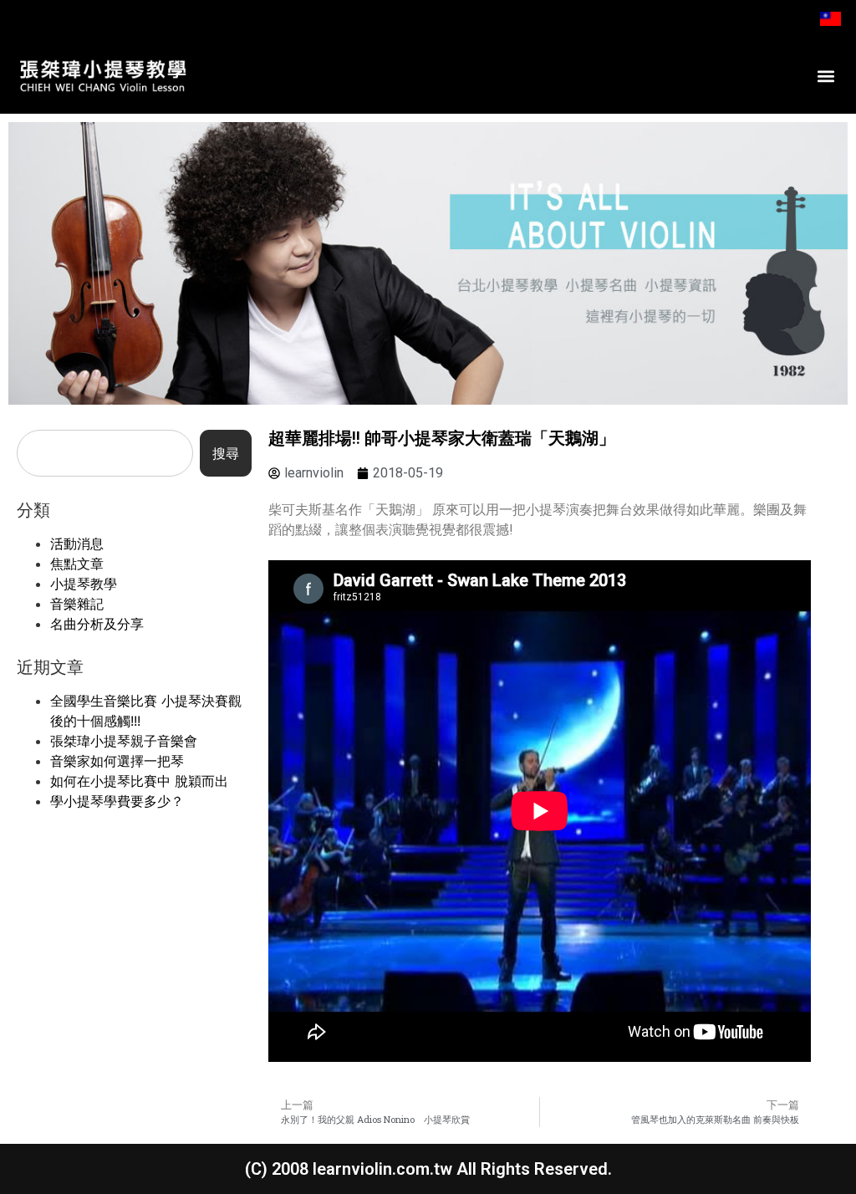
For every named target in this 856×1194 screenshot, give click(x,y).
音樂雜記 (77, 603)
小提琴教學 (83, 583)
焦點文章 (77, 563)
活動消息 (77, 543)
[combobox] (105, 453)
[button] (825, 75)
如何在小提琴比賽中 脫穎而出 (139, 781)
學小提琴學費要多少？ (117, 801)
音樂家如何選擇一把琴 (117, 761)
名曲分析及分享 (97, 623)
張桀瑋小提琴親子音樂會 (123, 740)
